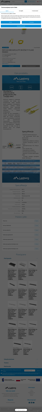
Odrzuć (10, 22)
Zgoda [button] (7, 10)
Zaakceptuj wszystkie (21, 26)
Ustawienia (31, 22)
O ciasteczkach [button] (35, 10)
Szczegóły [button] (21, 10)
